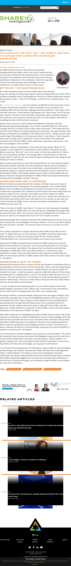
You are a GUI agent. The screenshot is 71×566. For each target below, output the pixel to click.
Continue (34, 564)
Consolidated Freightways (12, 105)
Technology (5, 540)
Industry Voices (13, 369)
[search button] (57, 7)
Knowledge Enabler (52, 369)
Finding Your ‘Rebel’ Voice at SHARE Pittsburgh (23, 460)
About (65, 540)
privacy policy (41, 562)
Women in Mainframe (32, 369)
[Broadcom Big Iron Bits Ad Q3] (35, 387)
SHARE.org (17, 7)
